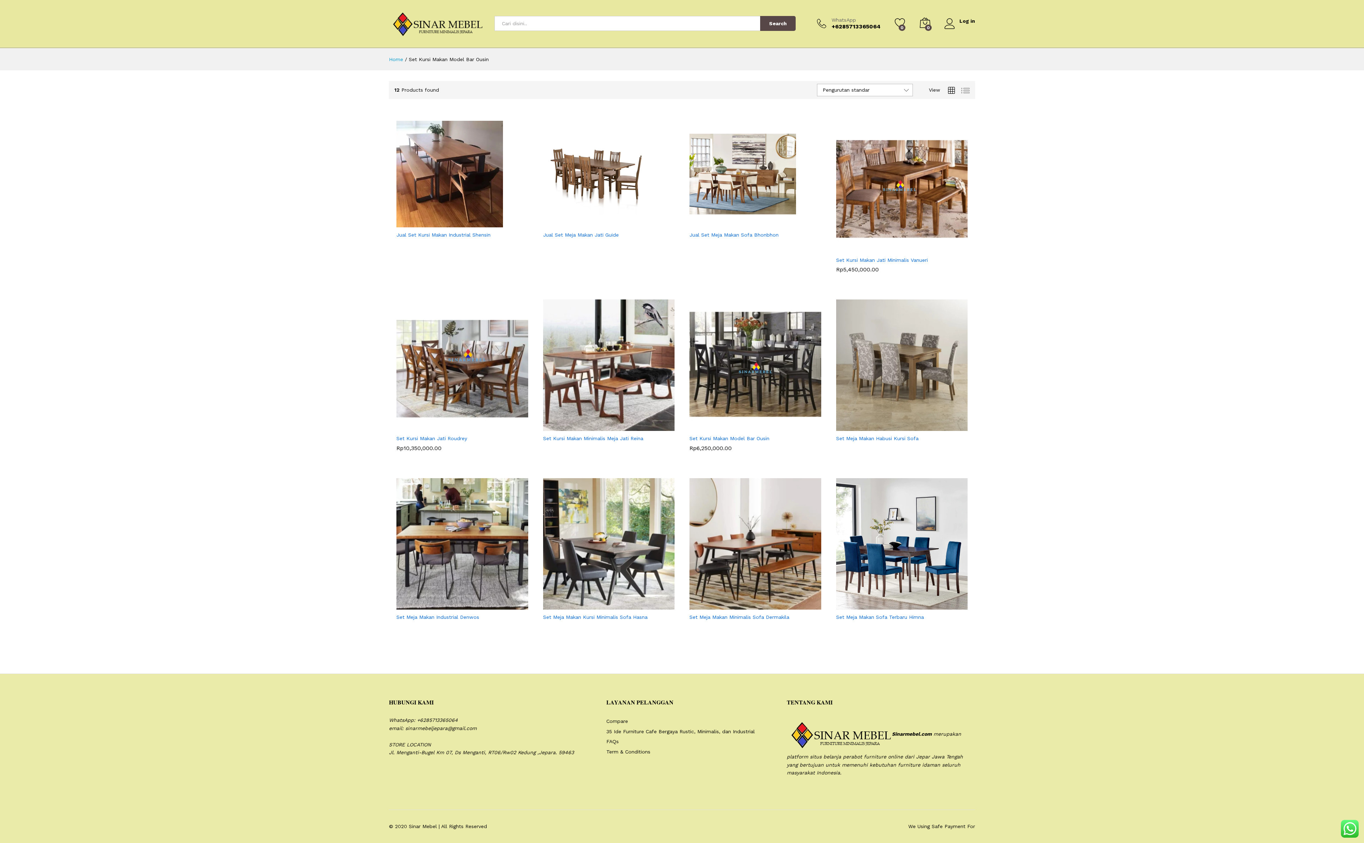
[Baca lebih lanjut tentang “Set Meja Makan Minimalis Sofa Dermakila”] (738, 605)
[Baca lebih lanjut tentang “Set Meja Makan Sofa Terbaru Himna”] (884, 605)
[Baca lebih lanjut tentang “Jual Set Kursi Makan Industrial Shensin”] (445, 223)
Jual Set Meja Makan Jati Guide (581, 235)
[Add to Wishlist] (477, 223)
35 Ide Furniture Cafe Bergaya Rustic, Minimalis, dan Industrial (680, 731)
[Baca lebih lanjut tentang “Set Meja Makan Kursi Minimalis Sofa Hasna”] (591, 605)
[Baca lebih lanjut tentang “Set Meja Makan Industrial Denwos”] (445, 605)
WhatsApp (844, 20)
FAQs (612, 741)
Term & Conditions (628, 752)
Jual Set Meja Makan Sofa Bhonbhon (734, 235)
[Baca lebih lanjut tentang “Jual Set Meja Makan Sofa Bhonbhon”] (738, 223)
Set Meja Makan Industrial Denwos (437, 617)
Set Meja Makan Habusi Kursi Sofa (877, 438)
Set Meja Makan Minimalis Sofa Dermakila (739, 617)
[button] (884, 248)
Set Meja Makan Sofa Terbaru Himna (880, 617)
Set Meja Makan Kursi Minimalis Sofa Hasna (595, 617)
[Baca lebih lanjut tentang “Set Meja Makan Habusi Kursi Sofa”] (884, 427)
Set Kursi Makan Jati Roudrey (431, 438)
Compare (617, 721)
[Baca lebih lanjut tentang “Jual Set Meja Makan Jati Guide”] (591, 223)
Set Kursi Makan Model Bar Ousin (729, 438)
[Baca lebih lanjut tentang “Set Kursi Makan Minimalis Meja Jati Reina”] (591, 427)
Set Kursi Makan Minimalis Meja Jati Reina (593, 438)
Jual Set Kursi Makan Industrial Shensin (443, 235)
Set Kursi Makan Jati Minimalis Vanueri (882, 260)
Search (778, 23)
